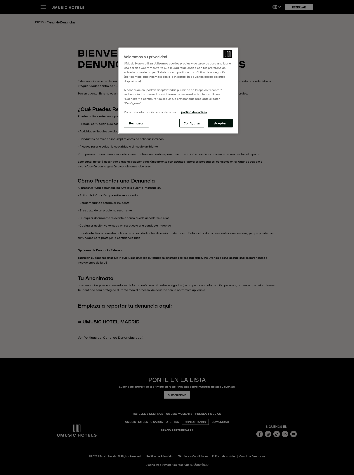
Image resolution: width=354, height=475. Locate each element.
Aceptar (220, 123)
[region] (178, 91)
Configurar (192, 123)
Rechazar (136, 123)
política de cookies (194, 112)
